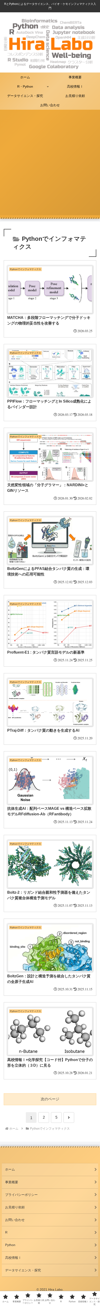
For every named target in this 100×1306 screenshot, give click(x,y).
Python (10, 1245)
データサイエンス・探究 (23, 1270)
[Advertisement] (50, 165)
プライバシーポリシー (21, 1195)
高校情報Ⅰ (13, 1258)
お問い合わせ (15, 1220)
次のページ (50, 1099)
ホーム (10, 1169)
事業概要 (11, 1182)
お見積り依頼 (15, 1207)
